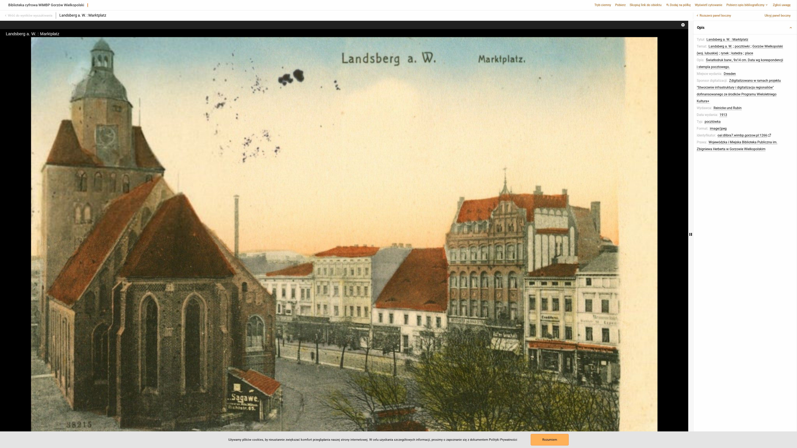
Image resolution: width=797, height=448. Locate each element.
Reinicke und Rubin (728, 108)
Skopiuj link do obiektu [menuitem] (645, 5)
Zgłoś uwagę (782, 5)
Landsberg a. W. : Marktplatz (727, 39)
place (749, 53)
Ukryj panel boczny (778, 15)
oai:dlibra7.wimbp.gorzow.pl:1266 (742, 135)
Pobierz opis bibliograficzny (745, 5)
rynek (725, 53)
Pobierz (620, 5)
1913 (723, 115)
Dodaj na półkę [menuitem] (680, 5)
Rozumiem (549, 440)
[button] (745, 27)
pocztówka (713, 122)
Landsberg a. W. (720, 46)
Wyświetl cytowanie (708, 5)
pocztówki (742, 46)
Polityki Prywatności (503, 440)
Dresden (730, 74)
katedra (736, 53)
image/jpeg (718, 128)
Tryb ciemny (602, 5)
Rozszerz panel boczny (715, 15)
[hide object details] (690, 234)
